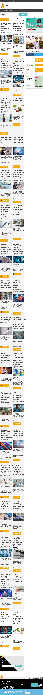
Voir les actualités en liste (21, 20)
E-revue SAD (23, 1)
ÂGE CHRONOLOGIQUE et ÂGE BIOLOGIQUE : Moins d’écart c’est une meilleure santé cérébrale (18, 65)
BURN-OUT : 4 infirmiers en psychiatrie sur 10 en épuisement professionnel (18, 395)
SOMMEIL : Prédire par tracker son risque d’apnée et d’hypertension (18, 578)
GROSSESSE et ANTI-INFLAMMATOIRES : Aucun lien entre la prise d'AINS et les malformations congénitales (18, 359)
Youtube (42, 678)
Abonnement (31, 5)
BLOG (41, 5)
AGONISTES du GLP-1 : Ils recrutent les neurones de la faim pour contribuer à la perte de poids (5, 580)
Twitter (36, 678)
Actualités (23, 5)
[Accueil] (3, 5)
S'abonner (18, 665)
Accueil (2, 10)
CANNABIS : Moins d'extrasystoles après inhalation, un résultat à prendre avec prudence (18, 618)
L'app (29, 1)
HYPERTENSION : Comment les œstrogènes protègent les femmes (5, 505)
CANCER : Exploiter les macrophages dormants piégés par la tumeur (5, 247)
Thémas (32, 1)
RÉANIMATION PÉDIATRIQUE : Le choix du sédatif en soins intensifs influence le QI (18, 174)
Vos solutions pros (38, 70)
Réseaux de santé (36, 5)
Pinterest (38, 678)
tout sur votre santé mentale (38, 60)
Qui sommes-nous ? (18, 678)
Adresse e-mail (5, 663)
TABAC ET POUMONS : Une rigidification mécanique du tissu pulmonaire (18, 247)
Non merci (27, 692)
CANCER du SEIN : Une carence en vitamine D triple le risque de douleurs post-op (6, 174)
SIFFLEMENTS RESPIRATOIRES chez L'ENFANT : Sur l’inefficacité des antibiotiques (5, 284)
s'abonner (34, 685)
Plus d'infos (15, 692)
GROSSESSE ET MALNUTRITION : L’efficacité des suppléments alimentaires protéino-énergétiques (5, 211)
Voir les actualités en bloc (23, 20)
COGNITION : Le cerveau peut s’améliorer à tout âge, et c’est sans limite (5, 540)
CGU (28, 678)
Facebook (34, 678)
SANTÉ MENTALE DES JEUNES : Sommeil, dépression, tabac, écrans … (6, 26)
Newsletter (10, 678)
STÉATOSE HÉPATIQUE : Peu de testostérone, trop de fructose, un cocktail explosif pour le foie (5, 104)
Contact (31, 678)
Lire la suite (4, 54)
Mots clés (3, 14)
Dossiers (27, 5)
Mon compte (39, 1)
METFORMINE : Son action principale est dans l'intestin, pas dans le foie (18, 505)
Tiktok (40, 678)
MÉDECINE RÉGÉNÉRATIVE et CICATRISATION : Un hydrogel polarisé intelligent (6, 433)
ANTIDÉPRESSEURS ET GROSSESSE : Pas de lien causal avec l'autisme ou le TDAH (6, 469)
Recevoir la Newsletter (34, 51)
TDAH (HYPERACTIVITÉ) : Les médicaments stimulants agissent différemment (6, 397)
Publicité (24, 678)
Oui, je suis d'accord (29, 690)
